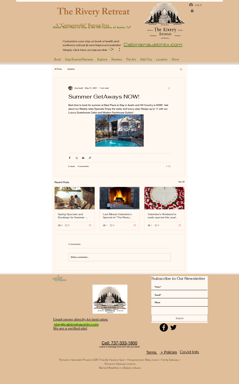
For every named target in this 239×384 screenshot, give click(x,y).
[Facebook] (164, 327)
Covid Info (189, 352)
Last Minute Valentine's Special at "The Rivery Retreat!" (117, 216)
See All (181, 182)
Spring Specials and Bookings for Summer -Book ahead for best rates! (74, 216)
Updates (71, 69)
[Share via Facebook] (69, 157)
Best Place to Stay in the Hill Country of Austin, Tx (96, 27)
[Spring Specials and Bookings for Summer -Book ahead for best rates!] (75, 198)
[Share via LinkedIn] (83, 157)
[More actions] (169, 88)
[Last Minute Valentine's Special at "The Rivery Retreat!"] (120, 198)
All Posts (58, 69)
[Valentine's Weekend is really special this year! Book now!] (164, 198)
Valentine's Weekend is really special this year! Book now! (162, 216)
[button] (192, 10)
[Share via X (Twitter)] (76, 157)
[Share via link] (90, 157)
